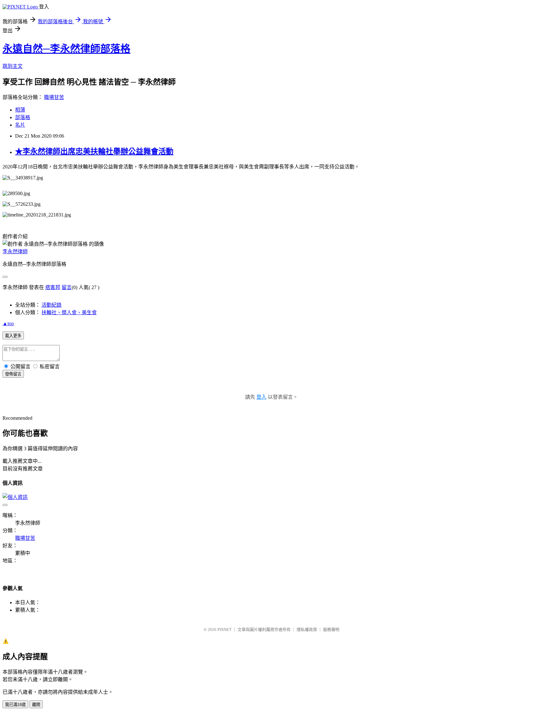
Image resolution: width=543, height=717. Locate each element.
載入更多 (13, 335)
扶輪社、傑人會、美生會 (69, 312)
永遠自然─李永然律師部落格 (66, 48)
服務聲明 (331, 629)
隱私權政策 (307, 629)
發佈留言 (13, 374)
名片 (20, 125)
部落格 (22, 117)
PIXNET (224, 629)
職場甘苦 (54, 97)
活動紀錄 (51, 305)
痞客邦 (52, 287)
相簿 (20, 109)
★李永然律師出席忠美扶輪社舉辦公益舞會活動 (94, 151)
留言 (67, 287)
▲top (8, 323)
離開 (36, 704)
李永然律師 (15, 251)
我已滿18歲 (15, 704)
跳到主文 (13, 66)
